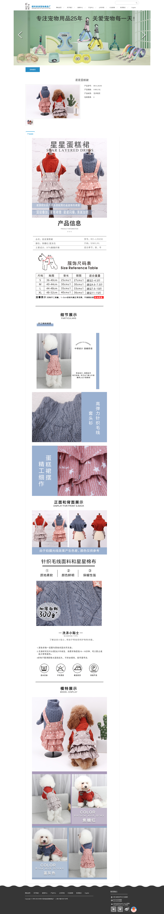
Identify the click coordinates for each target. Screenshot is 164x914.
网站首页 (59, 7)
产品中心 (91, 7)
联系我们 (123, 7)
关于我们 (69, 7)
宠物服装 (33, 69)
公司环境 (101, 7)
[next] (143, 35)
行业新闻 (112, 7)
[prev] (20, 35)
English (134, 7)
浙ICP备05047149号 (62, 899)
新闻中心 (80, 7)
